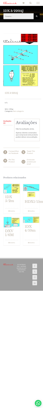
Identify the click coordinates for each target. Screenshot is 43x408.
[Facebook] (34, 266)
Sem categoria (18, 111)
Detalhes (12, 211)
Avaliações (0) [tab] (7, 122)
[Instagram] (34, 277)
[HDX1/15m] (31, 191)
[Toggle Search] (30, 3)
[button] (38, 403)
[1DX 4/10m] (31, 220)
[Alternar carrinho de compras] (23, 3)
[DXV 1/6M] (11, 222)
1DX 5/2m (9, 199)
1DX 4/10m (30, 229)
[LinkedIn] (34, 283)
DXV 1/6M (9, 233)
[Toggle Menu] (38, 3)
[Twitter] (34, 272)
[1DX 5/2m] (11, 189)
